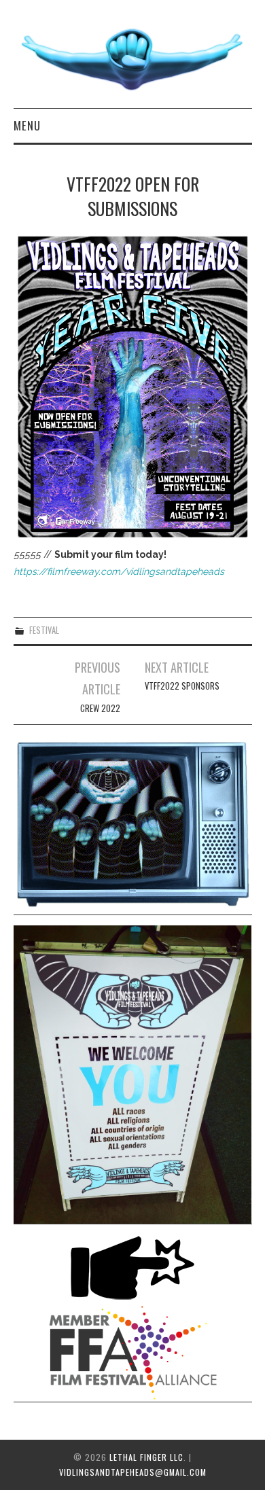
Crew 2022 (100, 708)
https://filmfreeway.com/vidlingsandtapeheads (119, 571)
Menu (27, 125)
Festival (44, 630)
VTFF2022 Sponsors (182, 685)
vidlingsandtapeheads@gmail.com (133, 1472)
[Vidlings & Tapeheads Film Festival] (133, 59)
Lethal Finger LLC (146, 1457)
